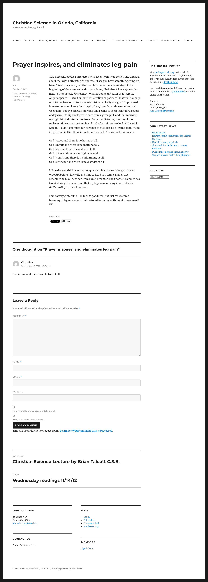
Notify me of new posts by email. (29, 419)
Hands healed (158, 132)
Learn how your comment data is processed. (86, 430)
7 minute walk (179, 91)
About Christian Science (161, 40)
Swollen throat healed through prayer (170, 152)
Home (16, 40)
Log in (87, 517)
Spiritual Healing (21, 96)
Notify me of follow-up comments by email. (34, 411)
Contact (189, 40)
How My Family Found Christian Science (171, 136)
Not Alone (157, 139)
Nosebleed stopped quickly (165, 142)
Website (18, 391)
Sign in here (87, 548)
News (33, 93)
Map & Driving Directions (25, 523)
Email (17, 377)
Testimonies (19, 100)
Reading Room (70, 40)
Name (17, 362)
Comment (19, 316)
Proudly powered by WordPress (67, 568)
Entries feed (89, 520)
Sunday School (48, 40)
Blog (87, 40)
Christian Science (21, 93)
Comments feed (91, 523)
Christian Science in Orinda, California (54, 22)
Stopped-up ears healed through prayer (171, 155)
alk (14, 85)
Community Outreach (125, 40)
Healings (102, 40)
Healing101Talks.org (164, 72)
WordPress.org (91, 526)
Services (30, 40)
